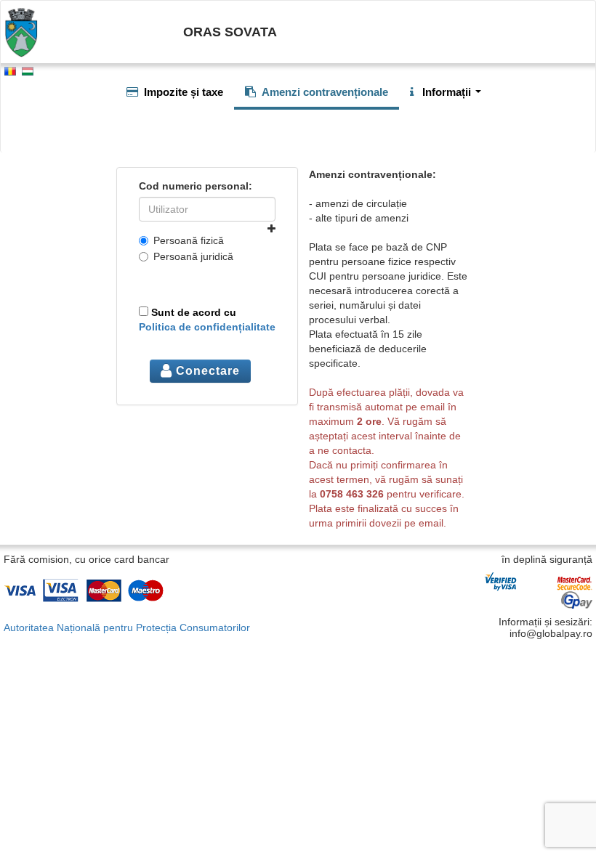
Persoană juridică (193, 256)
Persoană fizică (188, 240)
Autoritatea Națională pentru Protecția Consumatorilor (127, 627)
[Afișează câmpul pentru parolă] (271, 229)
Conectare (206, 371)
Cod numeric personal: (195, 186)
